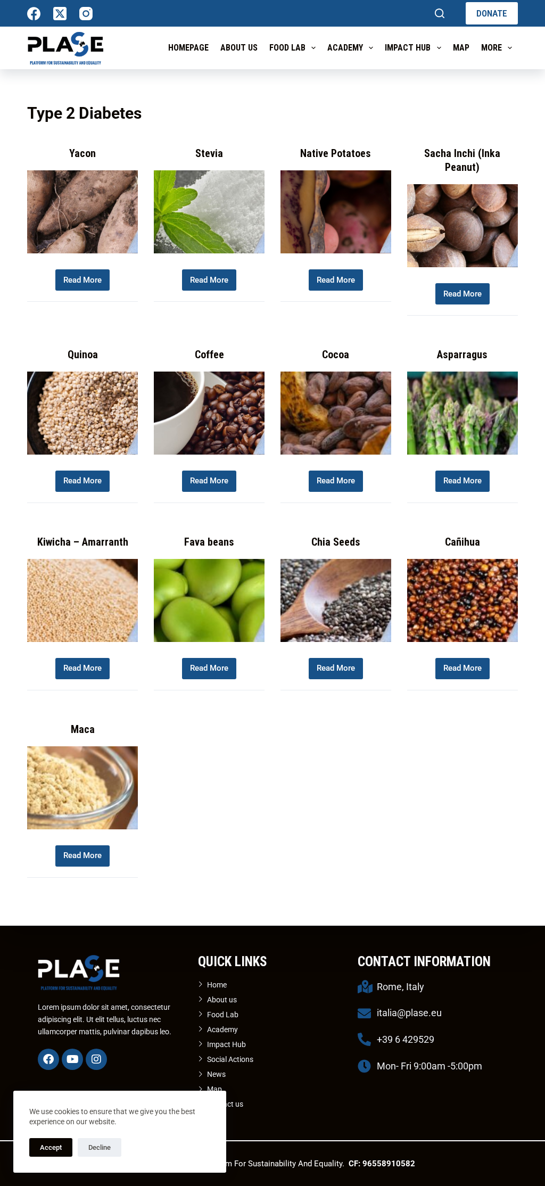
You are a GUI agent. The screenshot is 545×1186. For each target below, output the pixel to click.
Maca (83, 729)
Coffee (209, 354)
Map (461, 48)
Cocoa (335, 354)
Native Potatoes (335, 153)
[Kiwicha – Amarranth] (82, 600)
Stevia (209, 153)
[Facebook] (33, 13)
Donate (491, 13)
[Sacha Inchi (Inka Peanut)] (462, 225)
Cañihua (462, 542)
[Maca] (82, 787)
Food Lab (287, 48)
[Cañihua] (462, 600)
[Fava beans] (209, 600)
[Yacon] (82, 211)
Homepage (188, 48)
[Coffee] (209, 413)
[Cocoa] (335, 413)
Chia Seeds (335, 542)
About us (239, 48)
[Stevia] (209, 211)
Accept (51, 1147)
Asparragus (462, 354)
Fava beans (209, 542)
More (491, 48)
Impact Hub (408, 48)
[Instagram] (86, 13)
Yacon (82, 153)
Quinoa (83, 354)
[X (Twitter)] (60, 13)
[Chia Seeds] (335, 600)
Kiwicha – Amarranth (82, 542)
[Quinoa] (82, 413)
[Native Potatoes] (335, 211)
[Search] (439, 13)
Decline (99, 1147)
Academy (345, 48)
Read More (83, 277)
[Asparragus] (462, 413)
